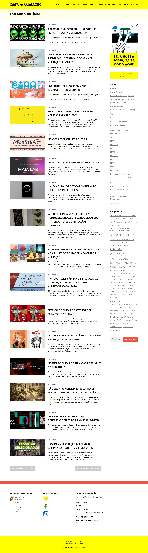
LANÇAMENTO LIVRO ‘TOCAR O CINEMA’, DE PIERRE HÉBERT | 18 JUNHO (72, 188)
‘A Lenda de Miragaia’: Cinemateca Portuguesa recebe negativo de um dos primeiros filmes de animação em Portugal (73, 219)
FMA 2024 (114, 148)
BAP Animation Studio (126, 240)
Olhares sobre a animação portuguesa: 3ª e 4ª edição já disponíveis (74, 337)
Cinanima (114, 242)
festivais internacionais (119, 282)
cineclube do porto (128, 242)
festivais (133, 279)
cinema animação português (119, 253)
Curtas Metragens (124, 273)
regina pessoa (116, 327)
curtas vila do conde (121, 276)
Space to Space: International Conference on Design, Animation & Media (74, 418)
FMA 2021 (114, 159)
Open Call (120, 310)
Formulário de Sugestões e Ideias (123, 118)
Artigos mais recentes (88, 468)
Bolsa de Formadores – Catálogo (123, 110)
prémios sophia (127, 323)
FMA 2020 (114, 163)
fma (128, 294)
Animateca (112, 4)
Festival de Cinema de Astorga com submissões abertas (70, 312)
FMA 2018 (114, 170)
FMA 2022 (114, 156)
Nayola (122, 307)
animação (116, 222)
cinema (113, 245)
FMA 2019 (114, 167)
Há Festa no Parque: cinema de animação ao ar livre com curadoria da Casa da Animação (73, 253)
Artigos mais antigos (22, 468)
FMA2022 (133, 294)
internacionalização (117, 304)
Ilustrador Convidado (118, 122)
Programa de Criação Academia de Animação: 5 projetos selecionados (70, 446)
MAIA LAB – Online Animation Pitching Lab (73, 162)
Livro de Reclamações (119, 125)
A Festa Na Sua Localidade (121, 178)
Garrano (121, 298)
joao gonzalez (132, 304)
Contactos (134, 4)
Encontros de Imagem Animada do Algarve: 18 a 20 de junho (69, 88)
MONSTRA (114, 307)
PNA (126, 4)
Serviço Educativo (117, 106)
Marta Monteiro (77, 541)
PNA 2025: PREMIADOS (120, 186)
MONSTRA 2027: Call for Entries (67, 139)
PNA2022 (124, 314)
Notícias (59, 4)
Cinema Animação (122, 245)
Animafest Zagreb (125, 219)
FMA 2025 (114, 145)
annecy (114, 240)
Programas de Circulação (120, 174)
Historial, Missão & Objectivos (122, 96)
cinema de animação (124, 263)
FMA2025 (113, 298)
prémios (125, 320)
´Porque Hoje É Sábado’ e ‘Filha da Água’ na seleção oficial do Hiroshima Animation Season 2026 (73, 282)
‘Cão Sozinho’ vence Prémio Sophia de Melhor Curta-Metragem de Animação (72, 391)
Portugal (131, 314)
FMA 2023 (114, 152)
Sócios (112, 114)
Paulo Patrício (78, 544)
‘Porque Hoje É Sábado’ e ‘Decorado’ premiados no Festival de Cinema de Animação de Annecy (71, 58)
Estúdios (102, 4)
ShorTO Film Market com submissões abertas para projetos (71, 113)
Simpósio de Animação (88, 4)
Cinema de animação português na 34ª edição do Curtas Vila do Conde (72, 31)
